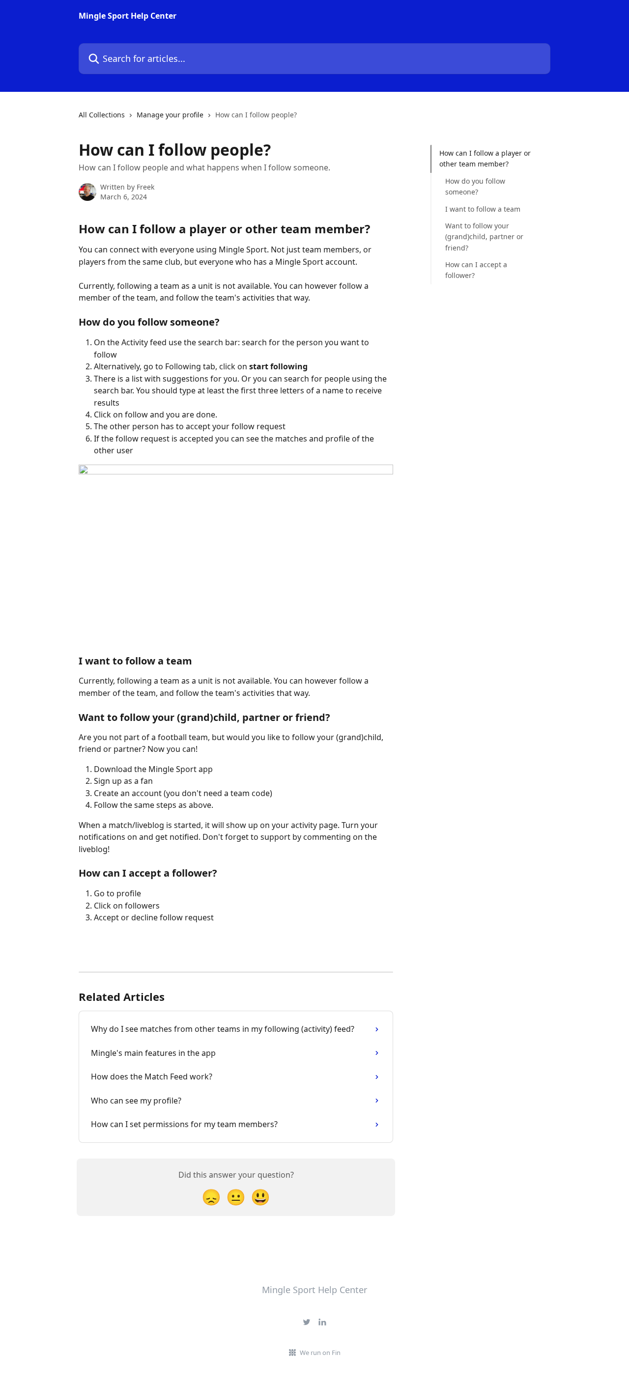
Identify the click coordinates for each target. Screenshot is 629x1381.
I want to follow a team (482, 208)
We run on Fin (320, 1352)
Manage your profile (170, 114)
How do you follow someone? (475, 186)
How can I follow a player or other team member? (485, 158)
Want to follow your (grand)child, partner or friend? (484, 236)
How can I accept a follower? (476, 270)
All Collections (102, 114)
